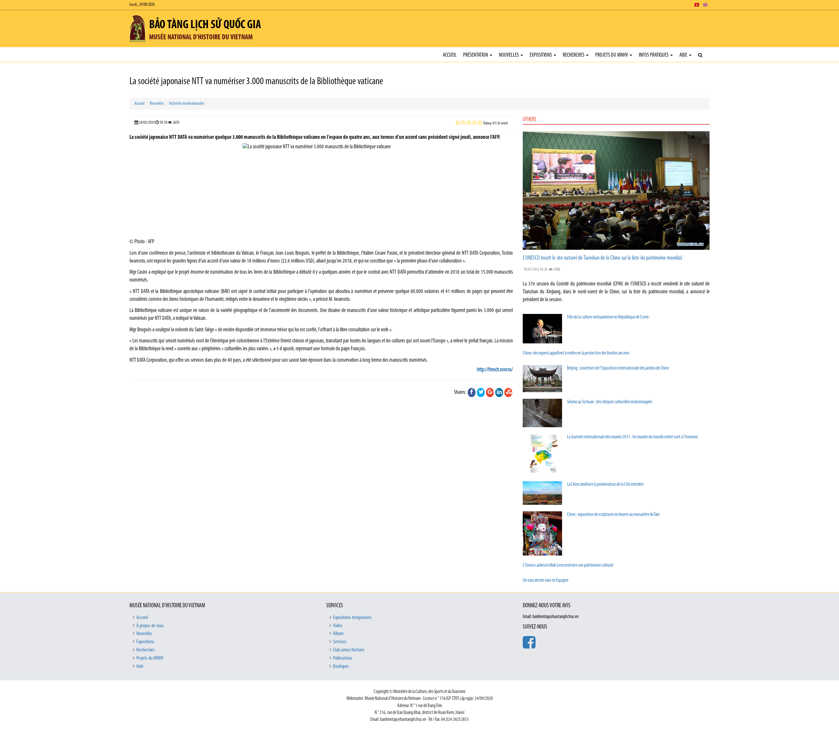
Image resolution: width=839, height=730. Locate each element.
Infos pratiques (654, 55)
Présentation (476, 55)
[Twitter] (481, 392)
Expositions (541, 55)
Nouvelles (509, 55)
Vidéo (337, 626)
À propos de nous (150, 626)
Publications (342, 658)
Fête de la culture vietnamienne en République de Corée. (608, 317)
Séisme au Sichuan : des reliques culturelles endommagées (609, 402)
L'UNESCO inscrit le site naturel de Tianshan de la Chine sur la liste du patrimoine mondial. (603, 258)
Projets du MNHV (612, 55)
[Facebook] (472, 392)
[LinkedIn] (499, 392)
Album (338, 633)
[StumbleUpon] (508, 392)
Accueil (450, 55)
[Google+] (490, 392)
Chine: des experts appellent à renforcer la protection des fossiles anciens (576, 353)
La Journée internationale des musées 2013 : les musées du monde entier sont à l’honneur (632, 437)
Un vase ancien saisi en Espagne (545, 580)
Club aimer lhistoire (348, 650)
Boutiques (341, 666)
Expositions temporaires (352, 617)
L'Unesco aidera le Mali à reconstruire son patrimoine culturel (568, 565)
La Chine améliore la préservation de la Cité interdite (605, 484)
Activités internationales (186, 103)
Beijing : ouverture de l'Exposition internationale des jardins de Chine (618, 368)
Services (339, 642)
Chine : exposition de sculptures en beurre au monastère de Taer (613, 514)
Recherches (574, 55)
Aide (683, 55)
